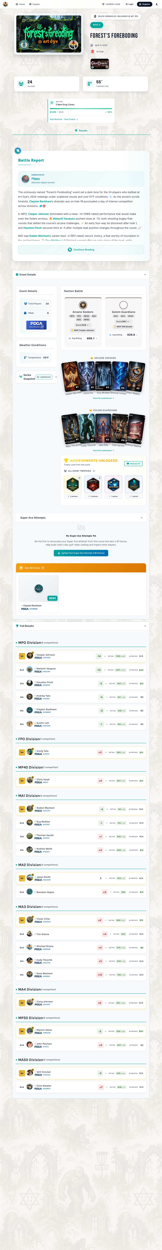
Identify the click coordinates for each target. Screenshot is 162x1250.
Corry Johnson (45, 1001)
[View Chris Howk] (30, 780)
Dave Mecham (45, 973)
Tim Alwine (43, 934)
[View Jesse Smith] (30, 877)
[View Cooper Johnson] (30, 655)
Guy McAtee (43, 821)
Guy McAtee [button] (53, 240)
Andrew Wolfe (44, 848)
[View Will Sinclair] (30, 1072)
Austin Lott (43, 723)
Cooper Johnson (46, 654)
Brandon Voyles (45, 892)
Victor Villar (43, 919)
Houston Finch (45, 682)
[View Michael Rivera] (29, 947)
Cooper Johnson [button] (38, 213)
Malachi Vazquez (46, 668)
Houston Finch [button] (32, 227)
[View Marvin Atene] (30, 1030)
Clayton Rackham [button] (40, 201)
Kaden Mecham (46, 807)
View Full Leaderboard (102, 398)
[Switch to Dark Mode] (157, 4)
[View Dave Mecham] (29, 974)
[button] (34, 4)
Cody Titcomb (44, 960)
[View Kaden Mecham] (30, 808)
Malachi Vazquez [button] (64, 218)
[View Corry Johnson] (30, 1002)
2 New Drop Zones (65, 104)
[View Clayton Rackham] (29, 710)
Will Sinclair (44, 1072)
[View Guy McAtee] (29, 822)
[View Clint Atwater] (29, 1086)
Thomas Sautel (45, 835)
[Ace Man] (113, 484)
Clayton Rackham (32, 605)
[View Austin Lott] (29, 723)
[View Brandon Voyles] (29, 891)
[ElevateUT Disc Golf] (5, 4)
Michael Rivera (45, 946)
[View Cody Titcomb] (29, 960)
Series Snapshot (37, 376)
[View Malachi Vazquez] (29, 669)
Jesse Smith (43, 877)
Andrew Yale (43, 695)
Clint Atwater (44, 1085)
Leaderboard (45, 377)
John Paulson (44, 1043)
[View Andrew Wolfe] (29, 849)
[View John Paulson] (29, 1044)
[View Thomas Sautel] (29, 836)
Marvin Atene (44, 1030)
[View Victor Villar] (30, 919)
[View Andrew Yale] (29, 696)
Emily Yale (42, 751)
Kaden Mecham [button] (39, 235)
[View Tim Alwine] (29, 933)
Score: (81, 325)
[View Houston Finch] (29, 683)
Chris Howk (43, 779)
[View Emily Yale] (30, 752)
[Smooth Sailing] (134, 484)
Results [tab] (82, 130)
